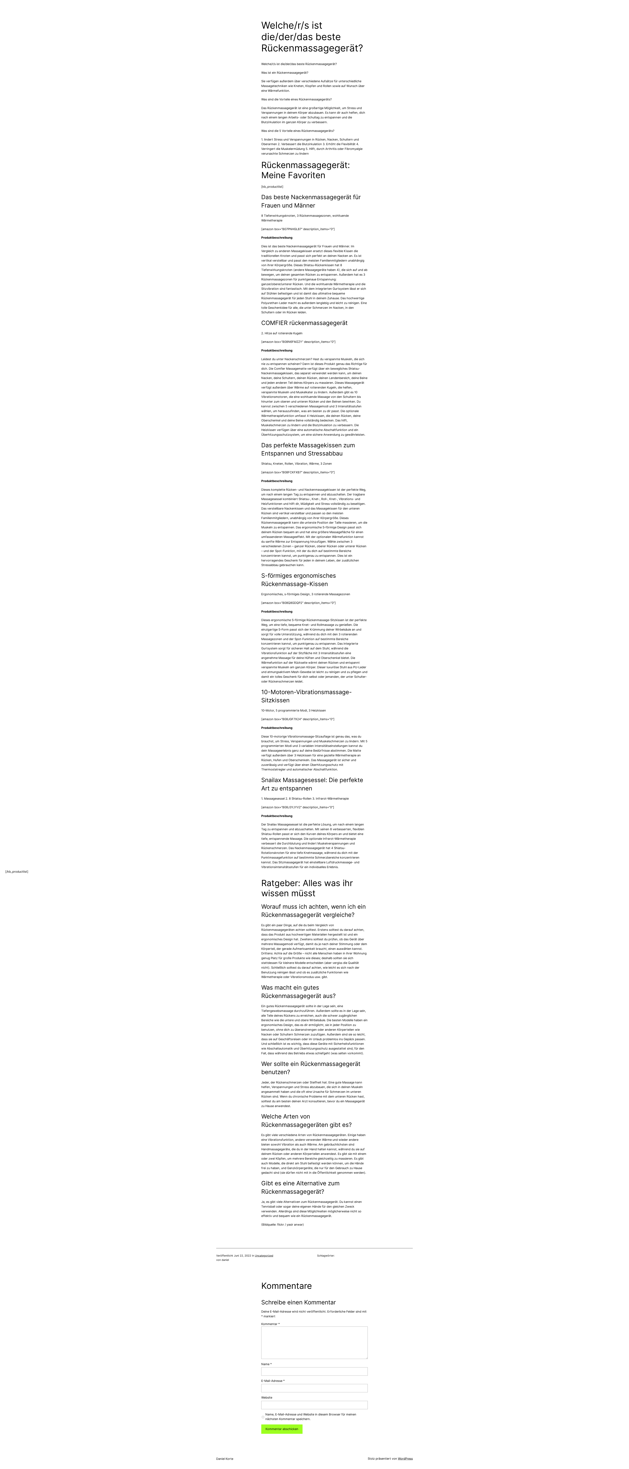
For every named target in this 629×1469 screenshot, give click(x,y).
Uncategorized (264, 1255)
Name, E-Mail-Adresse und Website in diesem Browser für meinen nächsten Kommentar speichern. (310, 1417)
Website (266, 1397)
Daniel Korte (224, 1458)
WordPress (405, 1458)
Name (266, 1364)
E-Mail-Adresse (273, 1381)
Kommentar (270, 1324)
